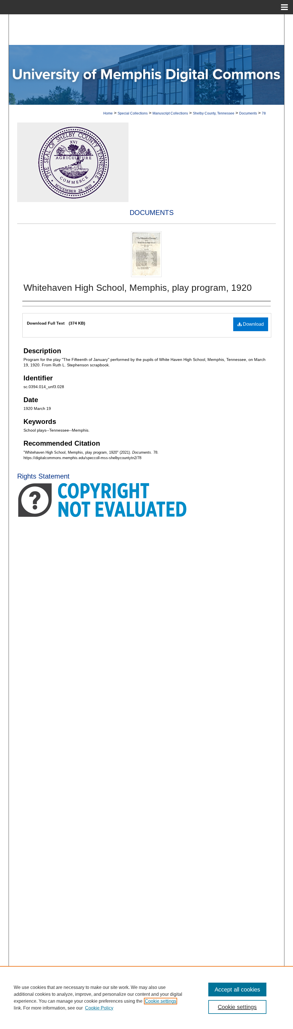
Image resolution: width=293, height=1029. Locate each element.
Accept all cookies (237, 989)
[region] (146, 997)
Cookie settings (160, 1001)
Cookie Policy (99, 1008)
